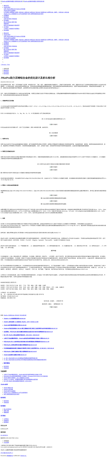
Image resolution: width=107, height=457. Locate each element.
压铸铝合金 (11, 315)
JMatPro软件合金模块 (9, 391)
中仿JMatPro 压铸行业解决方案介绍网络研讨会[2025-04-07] (20, 351)
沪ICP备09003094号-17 (7, 452)
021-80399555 (4, 435)
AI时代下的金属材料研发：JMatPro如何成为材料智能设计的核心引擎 (23, 374)
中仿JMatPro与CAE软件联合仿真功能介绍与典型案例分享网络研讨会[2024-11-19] (26, 341)
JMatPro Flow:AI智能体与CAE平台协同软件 (16, 392)
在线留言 (6, 420)
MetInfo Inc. (23, 455)
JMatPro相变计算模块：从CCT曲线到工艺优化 (16, 377)
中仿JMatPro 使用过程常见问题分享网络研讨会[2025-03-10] (20, 345)
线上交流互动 (7, 409)
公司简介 (6, 419)
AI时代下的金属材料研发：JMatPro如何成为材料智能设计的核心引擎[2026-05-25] (26, 338)
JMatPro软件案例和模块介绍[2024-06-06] (15, 325)
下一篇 (25, 359)
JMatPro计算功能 (8, 389)
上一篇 (20, 358)
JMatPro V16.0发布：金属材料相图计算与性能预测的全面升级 (21, 379)
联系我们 (6, 422)
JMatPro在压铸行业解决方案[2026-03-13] (15, 354)
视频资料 (6, 412)
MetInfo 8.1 (10, 455)
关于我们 (3, 415)
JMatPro (6, 315)
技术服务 (3, 405)
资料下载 (6, 410)
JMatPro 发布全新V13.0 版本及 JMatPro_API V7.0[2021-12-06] (21, 321)
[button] (3, 64)
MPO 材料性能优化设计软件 (11, 394)
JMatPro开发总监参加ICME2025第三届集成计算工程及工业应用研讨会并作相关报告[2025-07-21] (30, 328)
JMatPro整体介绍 (8, 387)
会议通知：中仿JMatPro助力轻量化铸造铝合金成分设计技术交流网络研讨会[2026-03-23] (28, 331)
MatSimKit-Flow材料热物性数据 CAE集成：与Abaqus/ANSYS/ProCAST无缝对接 (26, 376)
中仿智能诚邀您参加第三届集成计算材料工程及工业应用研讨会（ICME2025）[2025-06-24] (29, 348)
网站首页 (6, 5)
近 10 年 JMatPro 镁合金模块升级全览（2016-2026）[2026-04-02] (21, 335)
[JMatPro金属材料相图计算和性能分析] (53, 1)
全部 (5, 9)
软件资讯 (6, 72)
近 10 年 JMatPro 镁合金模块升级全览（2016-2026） (18, 381)
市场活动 (6, 368)
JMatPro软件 (4, 384)
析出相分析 (23, 315)
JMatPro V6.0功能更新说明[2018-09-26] (14, 318)
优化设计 (17, 315)
